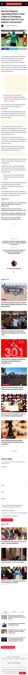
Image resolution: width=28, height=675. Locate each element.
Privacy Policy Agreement (8, 510)
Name (3, 485)
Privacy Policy (23, 512)
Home (2, 8)
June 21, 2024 (4, 365)
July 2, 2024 (4, 308)
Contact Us (23, 658)
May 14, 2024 (4, 446)
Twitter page (7, 177)
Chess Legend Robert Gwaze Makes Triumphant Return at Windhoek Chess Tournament (12, 442)
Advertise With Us (16, 656)
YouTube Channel (17, 99)
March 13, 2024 (6, 27)
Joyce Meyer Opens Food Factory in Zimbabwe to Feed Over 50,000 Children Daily (17, 631)
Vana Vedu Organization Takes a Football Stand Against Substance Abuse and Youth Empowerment (13, 204)
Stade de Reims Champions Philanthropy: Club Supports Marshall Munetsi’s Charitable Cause (13, 361)
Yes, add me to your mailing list (10, 516)
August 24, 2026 (5, 545)
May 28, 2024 (4, 391)
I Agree (22, 673)
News (6, 8)
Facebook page (18, 175)
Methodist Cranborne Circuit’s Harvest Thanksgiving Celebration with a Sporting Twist (13, 332)
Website (3, 498)
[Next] (15, 224)
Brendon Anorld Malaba (11, 25)
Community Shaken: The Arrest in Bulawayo (13, 562)
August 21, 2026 (5, 564)
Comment (4, 466)
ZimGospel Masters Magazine (12, 97)
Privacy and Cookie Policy (12, 673)
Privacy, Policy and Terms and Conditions (10, 658)
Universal (4, 538)
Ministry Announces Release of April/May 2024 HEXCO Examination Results (17, 617)
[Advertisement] (14, 53)
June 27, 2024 (4, 336)
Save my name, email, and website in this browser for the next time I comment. (13, 506)
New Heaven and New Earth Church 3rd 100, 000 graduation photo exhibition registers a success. (16, 639)
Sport (9, 8)
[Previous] (13, 224)
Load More (14, 451)
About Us (9, 656)
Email (3, 492)
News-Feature (5, 384)
